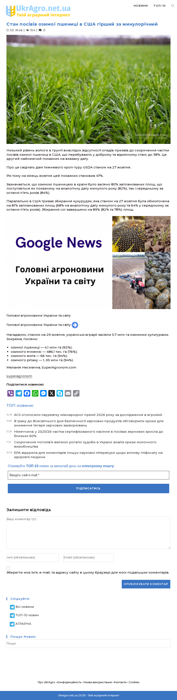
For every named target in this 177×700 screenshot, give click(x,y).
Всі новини (25, 607)
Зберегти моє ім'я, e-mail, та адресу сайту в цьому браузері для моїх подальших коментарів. (87, 572)
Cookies (134, 682)
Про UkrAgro (46, 682)
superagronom (19, 376)
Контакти (120, 682)
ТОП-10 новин (27, 615)
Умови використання (97, 682)
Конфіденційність (69, 682)
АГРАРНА (23, 624)
